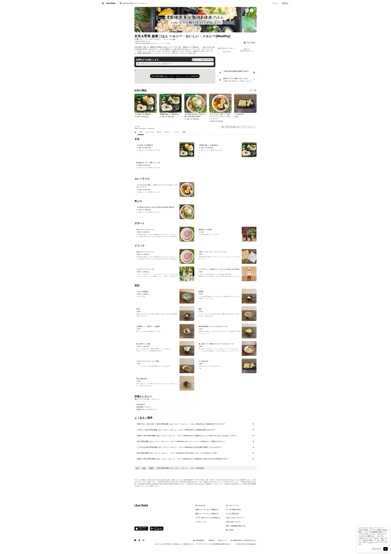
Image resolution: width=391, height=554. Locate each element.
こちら (145, 486)
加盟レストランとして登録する (207, 509)
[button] (250, 42)
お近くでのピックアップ (235, 518)
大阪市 (151, 468)
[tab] (141, 132)
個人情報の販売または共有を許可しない (244, 540)
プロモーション (201, 522)
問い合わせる (200, 505)
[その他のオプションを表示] (251, 10)
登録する (285, 3)
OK (385, 549)
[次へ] (255, 90)
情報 (173, 39)
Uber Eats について (233, 522)
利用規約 (211, 540)
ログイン (275, 3)
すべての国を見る (232, 513)
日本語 (230, 530)
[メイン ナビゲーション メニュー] (102, 3)
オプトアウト (376, 549)
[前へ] (251, 90)
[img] (175, 76)
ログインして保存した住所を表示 (204, 60)
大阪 (143, 468)
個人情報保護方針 (198, 540)
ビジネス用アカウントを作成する (208, 518)
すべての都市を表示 (233, 509)
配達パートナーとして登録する (207, 513)
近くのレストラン (232, 505)
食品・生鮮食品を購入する (236, 526)
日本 (137, 468)
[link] (247, 10)
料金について (222, 540)
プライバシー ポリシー (203, 544)
